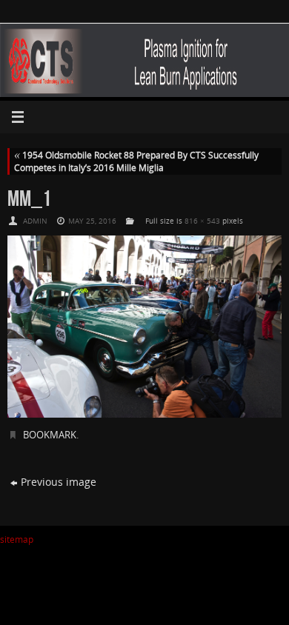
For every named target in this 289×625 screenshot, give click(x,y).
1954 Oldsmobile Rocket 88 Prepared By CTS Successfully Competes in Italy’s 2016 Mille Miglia (136, 161)
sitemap (16, 539)
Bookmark (49, 434)
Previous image (58, 482)
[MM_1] (144, 326)
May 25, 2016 (92, 220)
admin (35, 220)
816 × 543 (202, 220)
